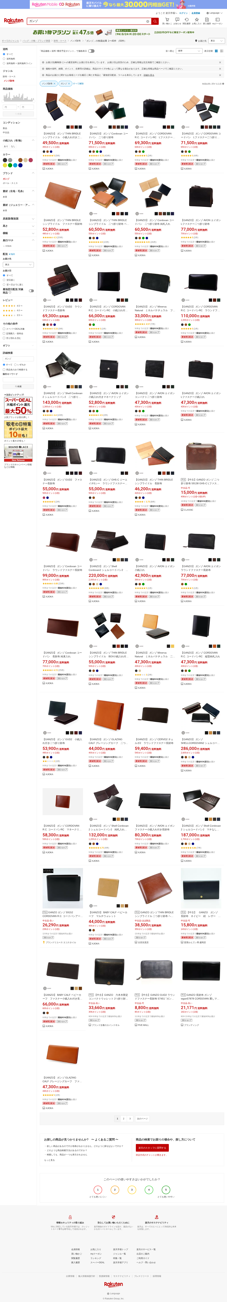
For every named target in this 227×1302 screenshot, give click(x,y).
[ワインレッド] (31, 160)
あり (6, 146)
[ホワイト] (15, 160)
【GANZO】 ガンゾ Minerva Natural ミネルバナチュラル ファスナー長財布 (155, 310)
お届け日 (7, 271)
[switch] (31, 290)
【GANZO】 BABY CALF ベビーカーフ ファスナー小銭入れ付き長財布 (62, 998)
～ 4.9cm (7, 246)
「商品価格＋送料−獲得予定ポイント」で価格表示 (63, 51)
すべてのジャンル (10, 40)
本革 (5, 197)
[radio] (4, 54)
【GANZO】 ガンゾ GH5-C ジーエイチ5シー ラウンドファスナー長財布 (108, 483)
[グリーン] (10, 165)
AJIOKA (49, 169)
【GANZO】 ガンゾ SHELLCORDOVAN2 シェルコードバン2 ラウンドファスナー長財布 (200, 743)
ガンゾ (6, 179)
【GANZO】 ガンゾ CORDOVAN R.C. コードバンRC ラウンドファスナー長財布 (200, 310)
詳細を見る (149, 75)
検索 (19, 114)
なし (13, 146)
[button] (214, 13)
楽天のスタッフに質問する (152, 1147)
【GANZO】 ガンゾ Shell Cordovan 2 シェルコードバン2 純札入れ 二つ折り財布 (109, 829)
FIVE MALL (143, 1025)
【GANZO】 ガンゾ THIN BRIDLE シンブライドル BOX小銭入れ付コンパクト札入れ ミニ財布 (109, 656)
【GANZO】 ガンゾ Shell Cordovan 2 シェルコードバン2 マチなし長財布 (201, 829)
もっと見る (49, 1160)
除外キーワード (10, 374)
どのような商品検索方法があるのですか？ (67, 1150)
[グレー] (10, 160)
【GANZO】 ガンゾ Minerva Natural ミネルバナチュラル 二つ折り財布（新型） (155, 656)
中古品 (6, 132)
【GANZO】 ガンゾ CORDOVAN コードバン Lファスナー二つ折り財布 (201, 137)
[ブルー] (15, 165)
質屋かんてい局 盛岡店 (195, 942)
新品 (5, 128)
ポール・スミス (10, 183)
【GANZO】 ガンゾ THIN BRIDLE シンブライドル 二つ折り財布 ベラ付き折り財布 (109, 224)
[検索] (155, 21)
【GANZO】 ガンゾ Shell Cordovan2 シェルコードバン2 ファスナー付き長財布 (108, 570)
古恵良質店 (143, 942)
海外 (13, 254)
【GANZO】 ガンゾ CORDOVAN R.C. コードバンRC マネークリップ (62, 829)
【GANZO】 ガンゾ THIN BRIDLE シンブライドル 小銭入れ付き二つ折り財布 (63, 137)
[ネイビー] (20, 165)
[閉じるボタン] (220, 62)
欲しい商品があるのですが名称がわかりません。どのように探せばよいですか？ (85, 1146)
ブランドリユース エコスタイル (61, 942)
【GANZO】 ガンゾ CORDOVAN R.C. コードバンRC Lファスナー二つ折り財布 (155, 137)
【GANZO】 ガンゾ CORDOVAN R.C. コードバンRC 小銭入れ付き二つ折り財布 (108, 310)
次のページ (142, 1118)
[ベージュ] (25, 160)
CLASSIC (188, 510)
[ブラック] (5, 160)
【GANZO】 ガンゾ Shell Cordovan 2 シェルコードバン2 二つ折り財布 (62, 397)
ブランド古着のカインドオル (106, 1025)
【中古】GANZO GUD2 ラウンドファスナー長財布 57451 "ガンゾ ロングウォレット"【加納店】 (155, 998)
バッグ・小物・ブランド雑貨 (36, 40)
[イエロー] (5, 165)
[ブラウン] (20, 160)
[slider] (3, 101)
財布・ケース (60, 40)
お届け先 (7, 259)
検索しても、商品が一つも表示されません (67, 1154)
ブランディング (191, 1025)
